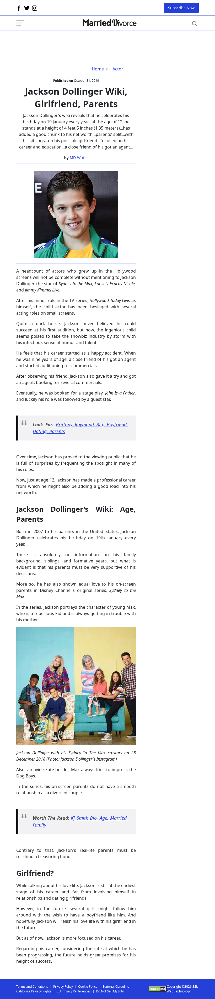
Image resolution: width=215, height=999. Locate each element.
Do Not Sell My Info (110, 991)
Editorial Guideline (116, 986)
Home (98, 69)
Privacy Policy (63, 986)
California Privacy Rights (33, 991)
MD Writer (79, 157)
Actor (117, 69)
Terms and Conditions (32, 986)
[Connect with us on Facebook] (19, 8)
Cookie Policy (87, 986)
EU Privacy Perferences (74, 991)
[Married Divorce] (109, 22)
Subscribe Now (181, 7)
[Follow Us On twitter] (26, 8)
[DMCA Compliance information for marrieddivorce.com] (158, 989)
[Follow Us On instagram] (34, 8)
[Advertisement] (58, 41)
